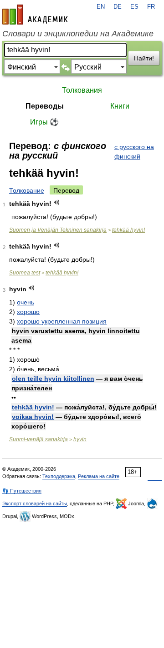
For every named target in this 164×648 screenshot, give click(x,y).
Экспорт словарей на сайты (34, 503)
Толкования (82, 90)
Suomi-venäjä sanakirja (38, 439)
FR (151, 7)
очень (25, 302)
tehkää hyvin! (128, 230)
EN (101, 7)
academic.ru (35, 15)
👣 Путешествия (21, 490)
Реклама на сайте (98, 476)
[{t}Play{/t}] (56, 202)
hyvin (80, 439)
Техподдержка (58, 476)
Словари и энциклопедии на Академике (78, 33)
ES (134, 7)
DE (117, 7)
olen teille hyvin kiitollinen (53, 378)
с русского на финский (134, 151)
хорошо (28, 311)
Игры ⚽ (44, 122)
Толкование (26, 190)
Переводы (45, 106)
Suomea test (24, 272)
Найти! (144, 58)
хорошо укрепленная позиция (62, 321)
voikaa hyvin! (33, 416)
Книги (119, 106)
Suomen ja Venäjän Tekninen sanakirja (58, 230)
